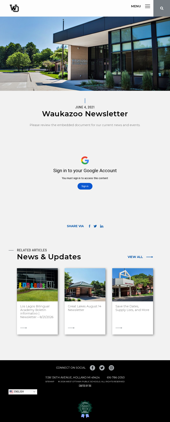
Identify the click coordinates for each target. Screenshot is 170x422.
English (18, 391)
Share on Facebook (89, 226)
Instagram (111, 367)
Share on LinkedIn (101, 226)
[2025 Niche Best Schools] (85, 409)
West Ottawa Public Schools (14, 8)
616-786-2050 (116, 377)
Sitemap (49, 381)
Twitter (102, 367)
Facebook (92, 367)
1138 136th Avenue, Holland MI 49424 (72, 377)
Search (161, 8)
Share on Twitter (95, 226)
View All (135, 256)
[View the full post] (37, 284)
